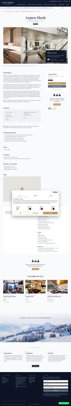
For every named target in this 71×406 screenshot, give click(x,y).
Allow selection (35, 213)
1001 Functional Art (54, 296)
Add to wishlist (58, 89)
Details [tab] (35, 195)
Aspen (35, 75)
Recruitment (4, 382)
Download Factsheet (57, 86)
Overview (9, 7)
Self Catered (50, 80)
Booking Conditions (32, 377)
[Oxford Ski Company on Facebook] (32, 404)
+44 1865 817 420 (54, 1)
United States (36, 20)
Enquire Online (4, 378)
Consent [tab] (19, 195)
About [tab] (51, 195)
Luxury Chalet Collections (34, 4)
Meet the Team (4, 381)
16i (65, 404)
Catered (21, 292)
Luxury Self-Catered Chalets (21, 378)
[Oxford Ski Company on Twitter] (30, 404)
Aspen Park (29, 296)
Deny (21, 213)
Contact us (60, 1)
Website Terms (31, 378)
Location (44, 7)
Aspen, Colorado (31, 20)
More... (67, 4)
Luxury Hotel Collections (50, 4)
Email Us (3, 377)
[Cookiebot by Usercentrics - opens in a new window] (53, 192)
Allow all (50, 213)
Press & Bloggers (32, 381)
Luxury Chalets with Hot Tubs (21, 379)
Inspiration (61, 4)
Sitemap (30, 382)
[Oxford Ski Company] (7, 3)
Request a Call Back (5, 379)
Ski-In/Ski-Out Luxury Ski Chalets (21, 377)
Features (27, 7)
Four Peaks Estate (9, 296)
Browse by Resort (21, 4)
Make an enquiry (57, 83)
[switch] (29, 209)
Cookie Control (31, 379)
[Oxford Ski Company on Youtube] (38, 404)
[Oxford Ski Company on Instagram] (35, 404)
